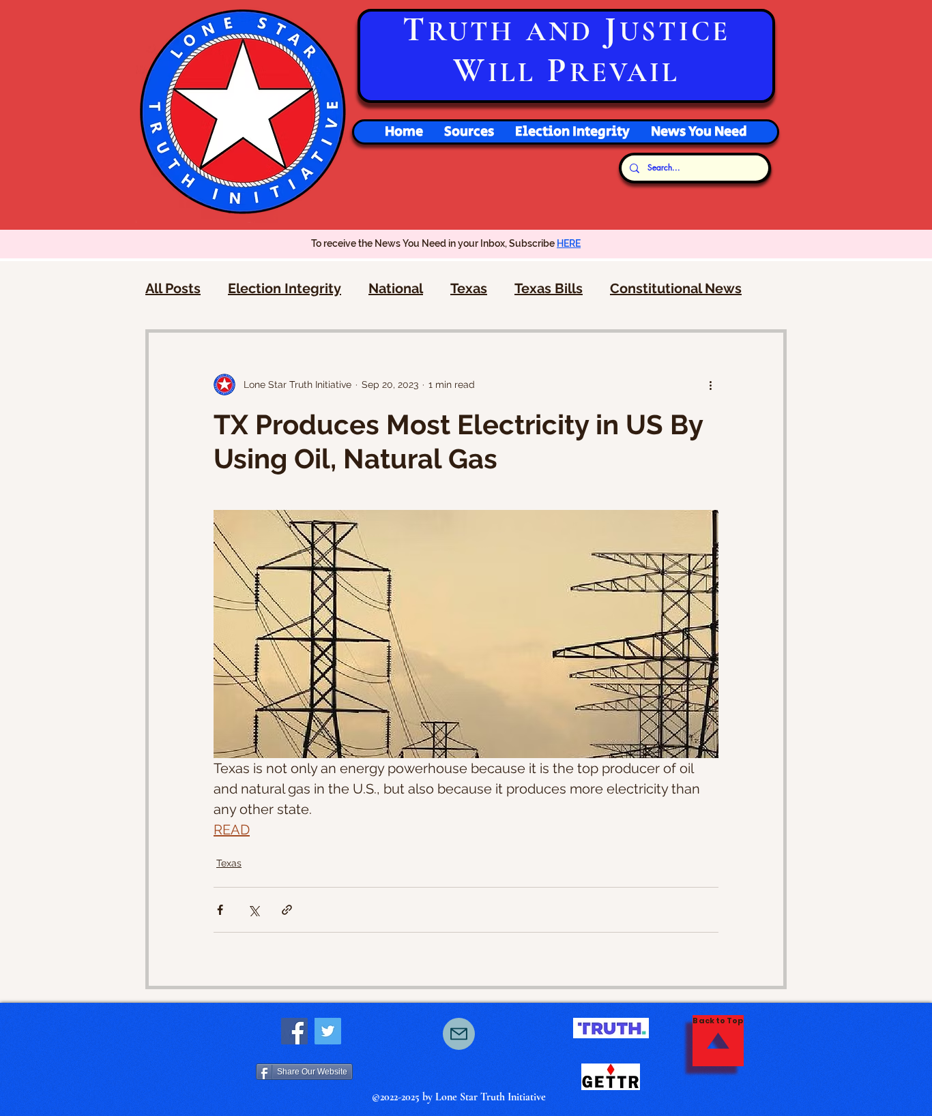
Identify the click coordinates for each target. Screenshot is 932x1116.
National (395, 288)
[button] (572, 131)
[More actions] (710, 384)
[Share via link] (286, 909)
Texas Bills (548, 288)
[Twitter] (328, 1031)
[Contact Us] (459, 1034)
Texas (468, 288)
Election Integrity (284, 288)
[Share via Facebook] (220, 909)
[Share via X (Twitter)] (253, 909)
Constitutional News (676, 288)
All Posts (173, 288)
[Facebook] (294, 1031)
